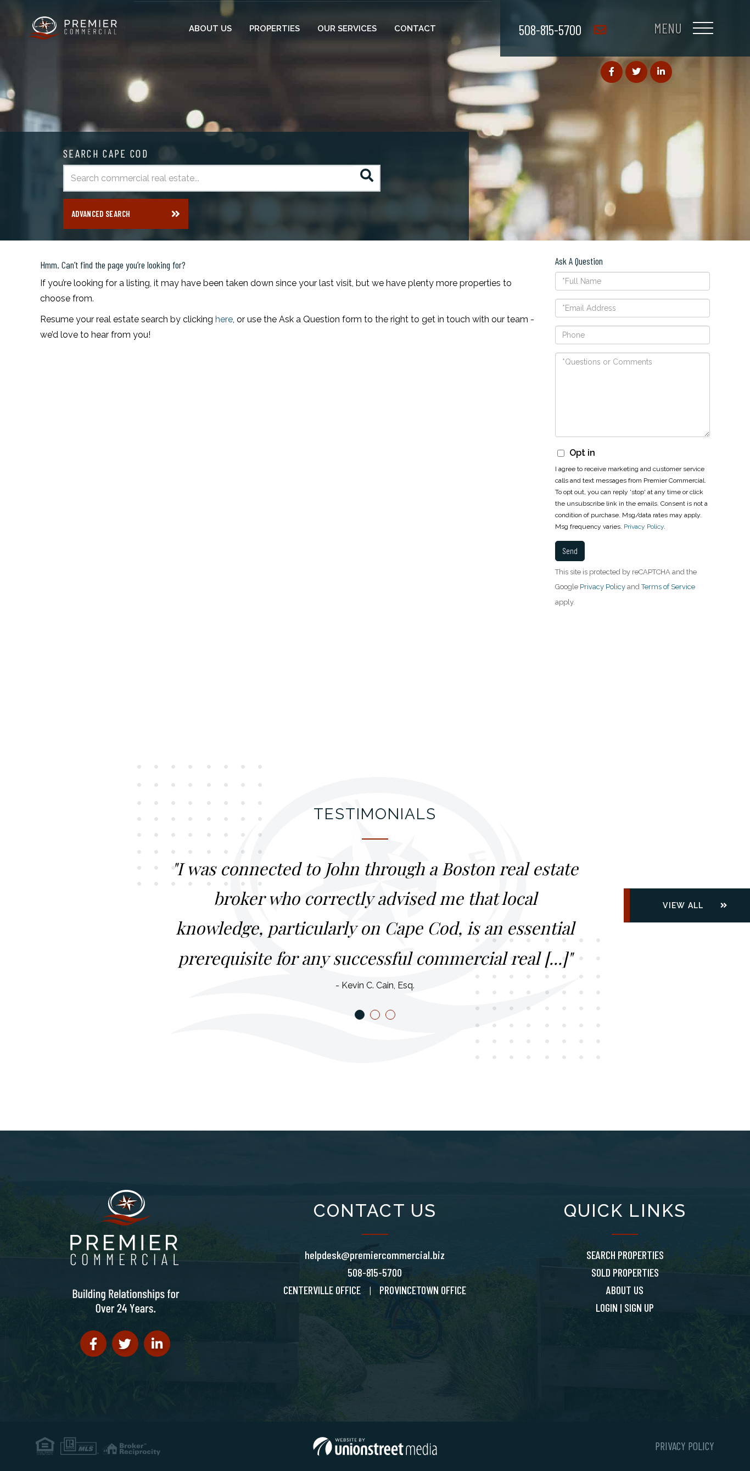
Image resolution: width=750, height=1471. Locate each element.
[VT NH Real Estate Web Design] (375, 1446)
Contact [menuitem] (415, 28)
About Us (624, 1289)
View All (683, 905)
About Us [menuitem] (210, 28)
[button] (367, 178)
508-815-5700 (550, 29)
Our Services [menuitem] (347, 28)
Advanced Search (100, 214)
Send (570, 550)
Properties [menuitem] (274, 28)
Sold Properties (625, 1272)
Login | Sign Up (625, 1307)
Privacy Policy (644, 526)
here (224, 319)
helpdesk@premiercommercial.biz (375, 1254)
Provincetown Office (422, 1289)
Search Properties (625, 1254)
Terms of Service (668, 587)
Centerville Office (322, 1289)
